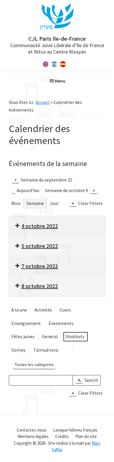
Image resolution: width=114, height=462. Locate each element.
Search (87, 381)
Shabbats (74, 336)
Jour (54, 203)
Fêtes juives (22, 336)
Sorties (18, 350)
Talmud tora (45, 350)
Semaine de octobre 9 (66, 190)
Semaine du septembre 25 (46, 180)
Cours (65, 310)
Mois (16, 203)
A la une (19, 310)
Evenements (61, 323)
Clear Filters (90, 203)
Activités (43, 310)
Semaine (35, 203)
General (50, 336)
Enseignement (26, 323)
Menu (60, 81)
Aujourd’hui (28, 190)
